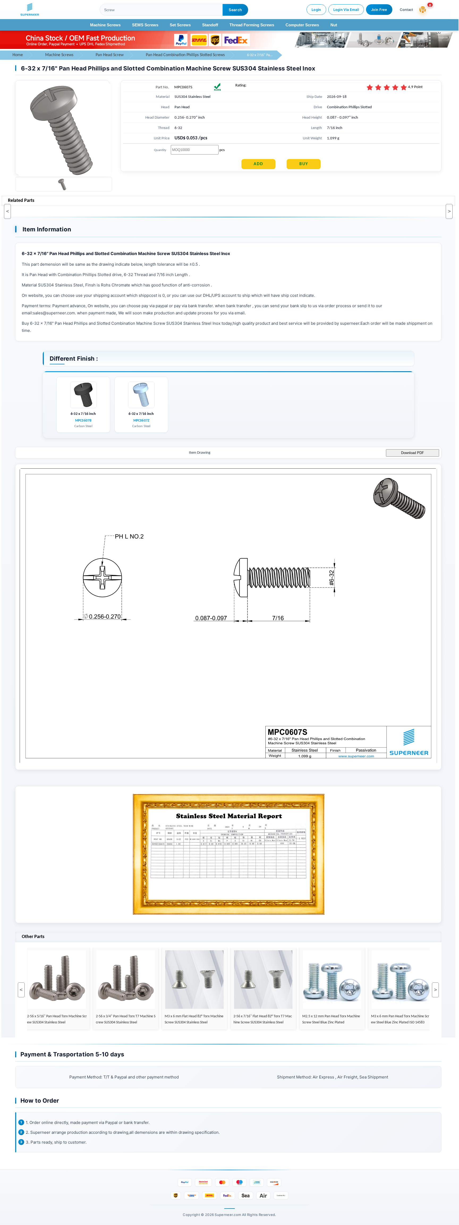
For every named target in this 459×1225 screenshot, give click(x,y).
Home (17, 55)
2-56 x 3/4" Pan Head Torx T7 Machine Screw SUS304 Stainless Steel (101, 1019)
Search (235, 9)
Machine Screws (105, 25)
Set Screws (180, 25)
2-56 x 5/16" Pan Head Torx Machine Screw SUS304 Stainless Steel (33, 1019)
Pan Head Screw (110, 55)
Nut (333, 25)
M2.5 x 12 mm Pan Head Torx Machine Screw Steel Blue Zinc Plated (307, 1019)
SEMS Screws (145, 25)
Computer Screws (302, 25)
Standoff (210, 25)
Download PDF (412, 453)
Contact (406, 9)
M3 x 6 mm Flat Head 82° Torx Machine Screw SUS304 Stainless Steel (170, 1019)
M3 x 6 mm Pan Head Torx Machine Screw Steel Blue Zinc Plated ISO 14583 (376, 1019)
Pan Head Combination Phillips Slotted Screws (185, 55)
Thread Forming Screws (252, 25)
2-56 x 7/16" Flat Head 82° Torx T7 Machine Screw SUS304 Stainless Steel (239, 1019)
